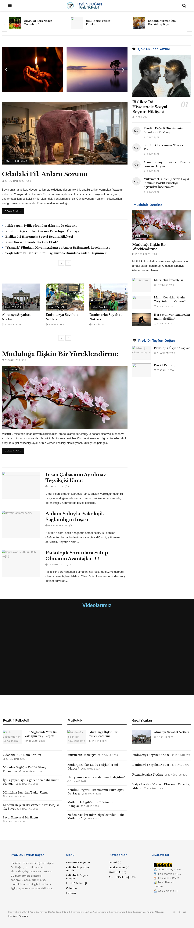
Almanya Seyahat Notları (171, 732)
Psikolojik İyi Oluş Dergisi (77, 869)
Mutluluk (11, 369)
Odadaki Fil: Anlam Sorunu (45, 174)
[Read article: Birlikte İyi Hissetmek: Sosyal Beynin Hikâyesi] (161, 76)
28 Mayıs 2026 (92, 793)
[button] (6, 69)
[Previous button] (4, 24)
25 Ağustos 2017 (177, 774)
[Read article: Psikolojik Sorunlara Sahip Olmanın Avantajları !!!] (21, 563)
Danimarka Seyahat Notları (151, 765)
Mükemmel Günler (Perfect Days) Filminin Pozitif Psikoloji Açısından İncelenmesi (166, 183)
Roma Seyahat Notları (147, 774)
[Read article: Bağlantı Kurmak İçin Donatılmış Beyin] (77, 23)
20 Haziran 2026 (31, 771)
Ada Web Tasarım (18, 916)
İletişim (71, 893)
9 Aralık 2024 (12, 324)
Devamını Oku (14, 210)
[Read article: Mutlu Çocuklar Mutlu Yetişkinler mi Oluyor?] (141, 302)
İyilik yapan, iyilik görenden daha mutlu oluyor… (41, 225)
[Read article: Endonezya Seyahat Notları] (65, 297)
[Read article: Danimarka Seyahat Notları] (108, 297)
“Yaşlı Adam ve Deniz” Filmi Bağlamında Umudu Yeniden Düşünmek (55, 253)
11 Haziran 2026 (28, 808)
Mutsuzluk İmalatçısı (168, 280)
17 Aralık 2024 (165, 370)
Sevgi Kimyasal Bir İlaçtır (20, 817)
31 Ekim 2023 (55, 486)
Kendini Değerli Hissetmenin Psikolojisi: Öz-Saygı (43, 231)
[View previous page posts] (61, 263)
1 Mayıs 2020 (93, 818)
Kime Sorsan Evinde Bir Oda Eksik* (31, 242)
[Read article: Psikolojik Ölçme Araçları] (141, 353)
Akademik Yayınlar (78, 862)
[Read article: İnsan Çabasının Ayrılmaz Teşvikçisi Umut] (21, 485)
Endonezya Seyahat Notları (151, 755)
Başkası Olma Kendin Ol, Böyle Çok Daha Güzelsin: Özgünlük (164, 23)
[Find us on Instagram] (174, 912)
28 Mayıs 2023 (56, 564)
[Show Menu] (10, 5)
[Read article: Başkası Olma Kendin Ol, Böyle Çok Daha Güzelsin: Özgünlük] (139, 23)
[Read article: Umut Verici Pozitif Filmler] (15, 23)
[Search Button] (184, 5)
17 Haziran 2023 (57, 525)
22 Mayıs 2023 (164, 306)
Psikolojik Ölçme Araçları (172, 348)
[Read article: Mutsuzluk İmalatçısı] (141, 285)
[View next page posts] (68, 263)
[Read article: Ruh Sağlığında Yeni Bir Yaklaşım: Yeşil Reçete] (12, 737)
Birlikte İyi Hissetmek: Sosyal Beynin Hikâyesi (39, 236)
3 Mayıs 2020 (91, 806)
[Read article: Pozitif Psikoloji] (141, 370)
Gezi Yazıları (13, 307)
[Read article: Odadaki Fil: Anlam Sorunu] (65, 133)
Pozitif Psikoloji (16, 161)
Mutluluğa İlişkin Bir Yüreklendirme (60, 354)
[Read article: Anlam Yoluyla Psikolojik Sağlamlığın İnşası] (21, 524)
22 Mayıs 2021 (164, 323)
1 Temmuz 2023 (165, 285)
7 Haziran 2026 (165, 353)
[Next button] (189, 24)
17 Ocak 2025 (12, 360)
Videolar (71, 888)
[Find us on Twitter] (179, 912)
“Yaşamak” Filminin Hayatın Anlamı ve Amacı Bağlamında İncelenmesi (57, 247)
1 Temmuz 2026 (36, 741)
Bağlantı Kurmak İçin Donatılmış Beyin (100, 22)
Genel (113, 862)
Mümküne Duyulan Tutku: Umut (25, 792)
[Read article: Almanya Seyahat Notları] (21, 297)
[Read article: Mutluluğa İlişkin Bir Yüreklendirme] (65, 397)
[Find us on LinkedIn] (184, 912)
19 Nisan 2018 (56, 324)
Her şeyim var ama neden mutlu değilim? (96, 777)
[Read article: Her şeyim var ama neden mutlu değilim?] (141, 319)
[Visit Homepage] (96, 5)
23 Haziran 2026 (14, 181)
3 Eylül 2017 (99, 324)
